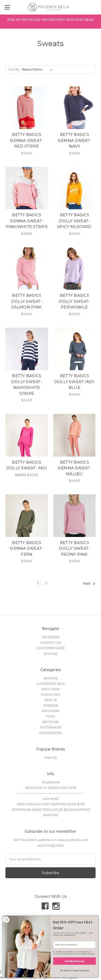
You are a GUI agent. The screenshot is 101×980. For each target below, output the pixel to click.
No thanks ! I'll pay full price (74, 970)
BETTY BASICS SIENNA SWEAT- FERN (26, 548)
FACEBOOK (50, 637)
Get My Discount (74, 961)
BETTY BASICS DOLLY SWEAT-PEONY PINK (74, 548)
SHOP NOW (50, 689)
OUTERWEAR (50, 727)
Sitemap (50, 653)
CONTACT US (50, 642)
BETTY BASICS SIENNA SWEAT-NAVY (74, 140)
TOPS (50, 716)
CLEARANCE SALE (50, 683)
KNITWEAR (50, 711)
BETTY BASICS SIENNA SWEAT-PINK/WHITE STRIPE (27, 220)
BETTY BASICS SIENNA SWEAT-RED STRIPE (26, 140)
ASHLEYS (51, 678)
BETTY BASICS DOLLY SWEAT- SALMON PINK (26, 301)
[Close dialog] (6, 919)
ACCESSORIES (50, 733)
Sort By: (14, 69)
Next (87, 583)
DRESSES (50, 705)
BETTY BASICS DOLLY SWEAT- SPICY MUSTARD (74, 220)
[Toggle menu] (7, 7)
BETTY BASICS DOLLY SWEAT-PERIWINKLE (74, 301)
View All (51, 757)
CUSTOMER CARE (51, 648)
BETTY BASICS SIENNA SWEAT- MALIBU (74, 468)
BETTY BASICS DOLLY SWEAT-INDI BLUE (74, 381)
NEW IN (50, 700)
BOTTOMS (50, 722)
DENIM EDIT (50, 694)
